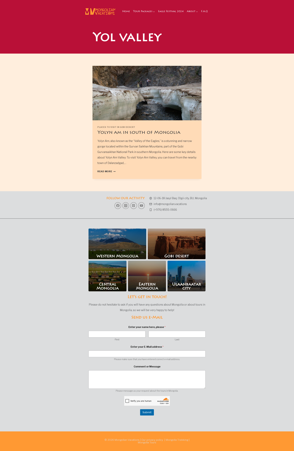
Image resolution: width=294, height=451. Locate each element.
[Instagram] (125, 205)
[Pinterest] (133, 205)
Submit (147, 412)
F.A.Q (204, 11)
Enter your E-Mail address (147, 346)
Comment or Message (147, 366)
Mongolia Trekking (177, 439)
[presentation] (147, 93)
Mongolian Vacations (127, 439)
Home (126, 11)
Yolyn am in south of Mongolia (138, 132)
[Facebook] (118, 205)
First (117, 339)
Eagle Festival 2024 (171, 11)
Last (177, 339)
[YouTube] (141, 205)
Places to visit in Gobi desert (116, 127)
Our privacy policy (152, 439)
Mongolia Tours (147, 442)
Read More (106, 171)
